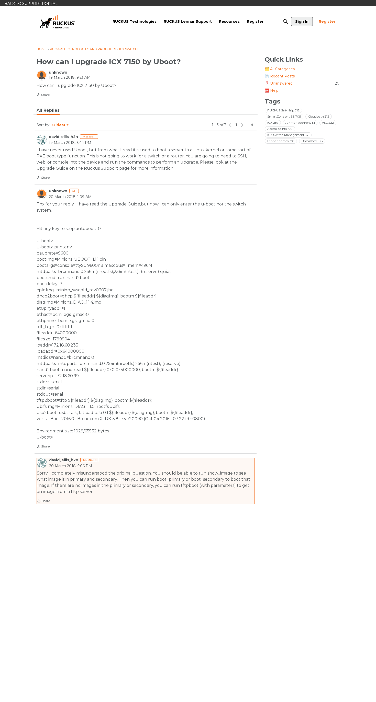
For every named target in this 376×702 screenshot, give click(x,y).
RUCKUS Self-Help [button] (283, 110)
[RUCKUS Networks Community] (57, 21)
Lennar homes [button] (280, 141)
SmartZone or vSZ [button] (284, 116)
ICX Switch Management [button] (288, 135)
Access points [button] (280, 129)
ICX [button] (272, 122)
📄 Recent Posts (280, 76)
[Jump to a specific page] (250, 125)
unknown (58, 72)
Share (43, 95)
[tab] (48, 110)
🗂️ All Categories (280, 69)
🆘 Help (272, 90)
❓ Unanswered (302, 83)
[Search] (285, 21)
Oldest (59, 125)
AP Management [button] (300, 122)
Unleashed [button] (312, 141)
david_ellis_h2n (63, 136)
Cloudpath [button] (318, 116)
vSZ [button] (328, 122)
